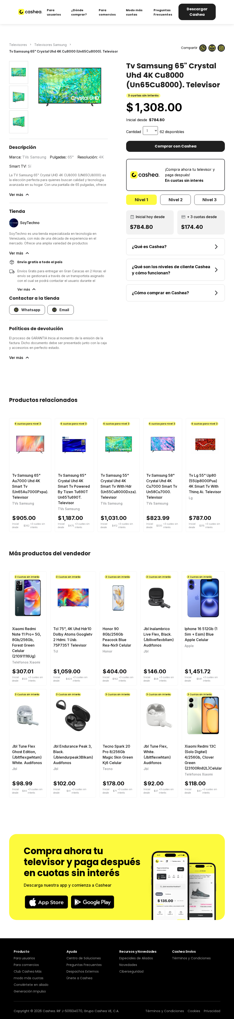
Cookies (194, 1011)
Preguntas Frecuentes (84, 965)
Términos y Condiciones (191, 958)
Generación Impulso (30, 991)
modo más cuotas (28, 978)
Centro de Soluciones (83, 958)
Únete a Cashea (79, 978)
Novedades (128, 965)
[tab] (141, 200)
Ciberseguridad (131, 971)
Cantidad (133, 131)
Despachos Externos (82, 971)
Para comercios (26, 965)
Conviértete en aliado (31, 984)
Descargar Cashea (197, 11)
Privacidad (212, 1011)
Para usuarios (24, 958)
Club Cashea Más (28, 971)
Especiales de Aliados (136, 958)
